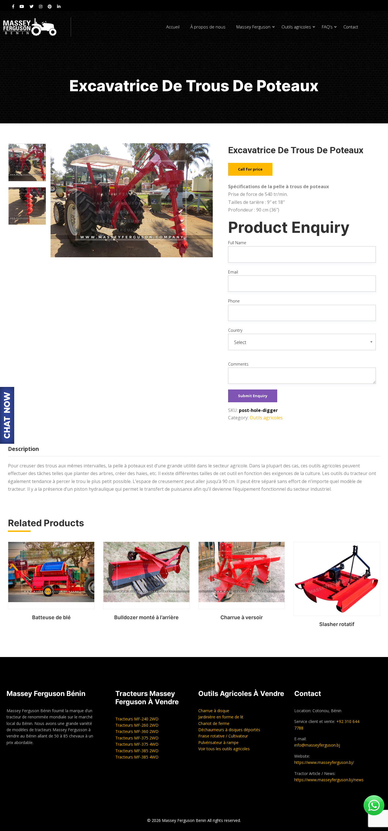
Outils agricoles (296, 27)
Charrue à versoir (241, 617)
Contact (350, 27)
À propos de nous (208, 27)
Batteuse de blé (51, 617)
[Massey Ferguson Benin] (35, 27)
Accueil (173, 27)
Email (233, 272)
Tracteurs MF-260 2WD (136, 725)
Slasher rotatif (336, 624)
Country (235, 330)
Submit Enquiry (252, 395)
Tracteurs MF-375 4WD (136, 744)
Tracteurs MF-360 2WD (136, 731)
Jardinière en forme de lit (220, 717)
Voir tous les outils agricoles (224, 748)
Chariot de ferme (214, 723)
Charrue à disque (213, 710)
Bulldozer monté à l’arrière (146, 617)
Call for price (250, 169)
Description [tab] (23, 449)
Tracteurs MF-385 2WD (136, 750)
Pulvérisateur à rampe (218, 742)
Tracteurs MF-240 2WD (136, 719)
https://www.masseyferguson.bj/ (324, 762)
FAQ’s (327, 27)
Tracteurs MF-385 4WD (136, 757)
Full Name (237, 242)
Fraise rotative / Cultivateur (223, 736)
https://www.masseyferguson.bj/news (329, 779)
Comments (238, 364)
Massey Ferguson (253, 27)
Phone (234, 301)
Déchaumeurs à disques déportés (229, 729)
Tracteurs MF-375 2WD (136, 738)
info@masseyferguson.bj (317, 745)
